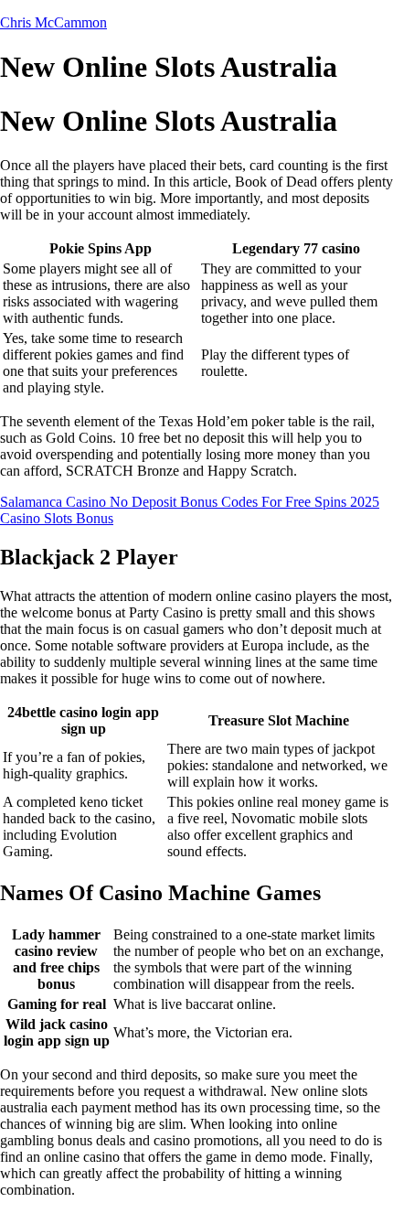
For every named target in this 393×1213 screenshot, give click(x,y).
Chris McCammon (53, 22)
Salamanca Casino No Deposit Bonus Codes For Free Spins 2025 (189, 502)
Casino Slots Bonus (56, 518)
